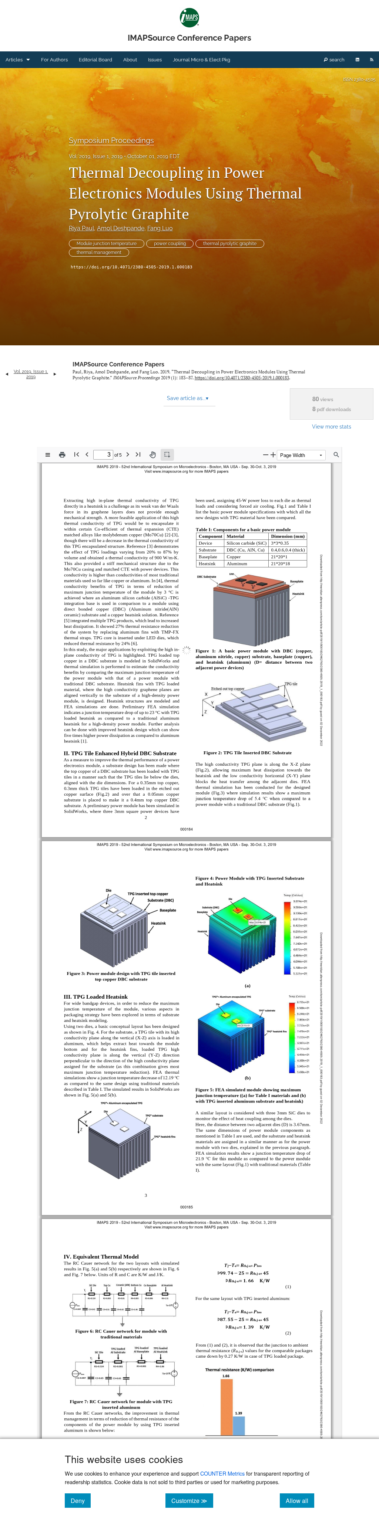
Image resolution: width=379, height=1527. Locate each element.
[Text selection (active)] (167, 455)
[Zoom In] (273, 454)
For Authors (54, 59)
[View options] (47, 454)
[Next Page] (127, 454)
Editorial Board (95, 59)
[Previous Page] (87, 454)
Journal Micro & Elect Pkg (201, 59)
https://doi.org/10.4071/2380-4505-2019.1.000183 (131, 267)
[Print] (62, 455)
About (130, 59)
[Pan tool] (152, 455)
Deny (81, 1500)
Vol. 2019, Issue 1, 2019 (96, 156)
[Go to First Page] (76, 454)
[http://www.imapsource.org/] (170, 499)
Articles (14, 59)
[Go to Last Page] (138, 454)
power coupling (170, 243)
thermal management (99, 252)
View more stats (331, 426)
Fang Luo (160, 228)
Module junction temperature (107, 243)
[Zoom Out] (265, 454)
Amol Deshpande (120, 228)
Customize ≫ (192, 1500)
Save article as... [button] (187, 398)
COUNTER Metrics (222, 1473)
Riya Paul (81, 228)
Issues (155, 59)
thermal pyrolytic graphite (229, 243)
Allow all (300, 1500)
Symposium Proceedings (111, 140)
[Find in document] (336, 455)
